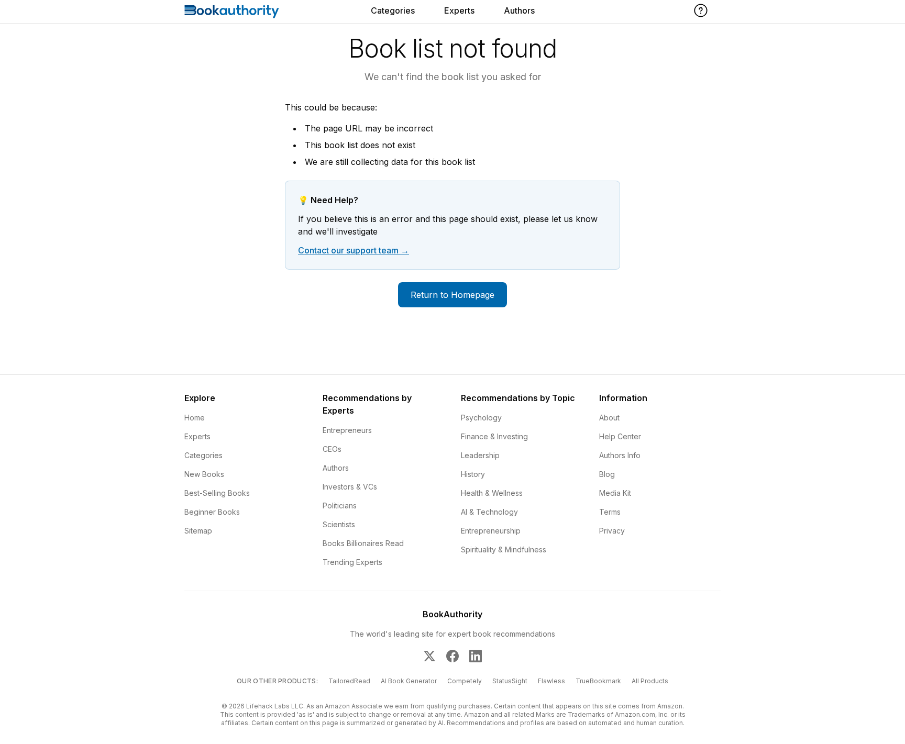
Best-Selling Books (217, 492)
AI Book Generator (409, 681)
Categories (393, 10)
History (473, 474)
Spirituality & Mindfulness (503, 549)
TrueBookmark (598, 681)
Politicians (340, 505)
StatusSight (509, 681)
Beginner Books (212, 511)
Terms (610, 511)
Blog (607, 474)
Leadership (480, 455)
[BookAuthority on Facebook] (452, 656)
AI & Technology (489, 511)
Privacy (612, 530)
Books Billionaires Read (363, 543)
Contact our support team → (353, 250)
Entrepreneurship (491, 530)
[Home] (231, 11)
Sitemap (198, 530)
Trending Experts (352, 562)
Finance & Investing (494, 436)
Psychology (481, 417)
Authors (519, 10)
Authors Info (620, 455)
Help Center (620, 436)
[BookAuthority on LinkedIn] (475, 656)
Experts (459, 10)
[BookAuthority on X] (429, 656)
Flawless (551, 681)
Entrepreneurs (347, 430)
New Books (204, 474)
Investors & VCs (350, 486)
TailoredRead (349, 681)
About (609, 417)
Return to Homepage (452, 295)
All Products (650, 681)
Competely (464, 681)
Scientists (339, 524)
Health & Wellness (492, 492)
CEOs (332, 449)
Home (194, 417)
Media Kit (615, 492)
